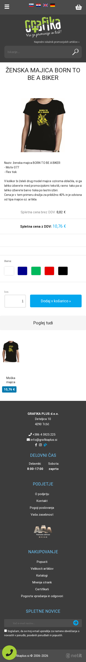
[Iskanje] (75, 52)
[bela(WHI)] (9, 271)
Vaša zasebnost (42, 514)
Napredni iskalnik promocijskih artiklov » (57, 42)
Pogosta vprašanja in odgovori (42, 596)
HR (38, 5)
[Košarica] (78, 7)
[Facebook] (36, 445)
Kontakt (42, 501)
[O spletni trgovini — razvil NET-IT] (74, 655)
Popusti (42, 562)
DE (52, 5)
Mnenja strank (42, 582)
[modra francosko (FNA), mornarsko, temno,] (22, 271)
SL (31, 5)
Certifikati (42, 589)
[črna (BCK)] (63, 271)
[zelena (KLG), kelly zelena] (36, 271)
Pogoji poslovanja (42, 508)
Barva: (8, 261)
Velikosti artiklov (42, 569)
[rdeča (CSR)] (49, 271)
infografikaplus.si (44, 440)
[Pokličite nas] (9, 652)
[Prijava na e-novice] (76, 623)
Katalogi (42, 575)
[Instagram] (40, 445)
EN (45, 5)
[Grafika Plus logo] (43, 27)
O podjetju (42, 494)
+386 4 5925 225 (44, 434)
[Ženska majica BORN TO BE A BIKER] (43, 125)
